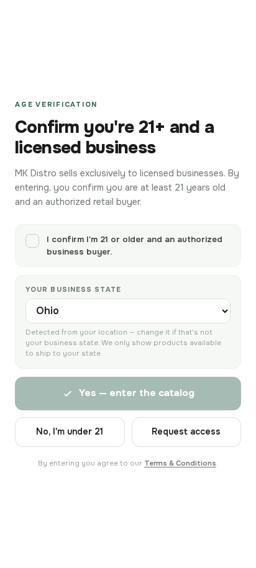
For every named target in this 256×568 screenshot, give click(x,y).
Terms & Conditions (180, 463)
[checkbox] (128, 245)
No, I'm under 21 (69, 431)
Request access (186, 431)
